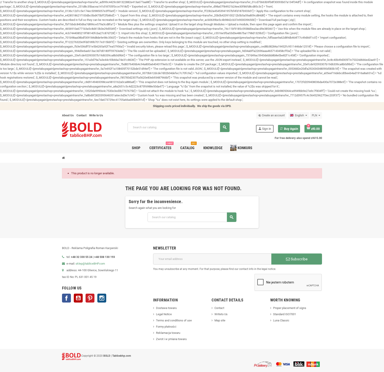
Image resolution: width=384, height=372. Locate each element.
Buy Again (289, 129)
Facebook (66, 298)
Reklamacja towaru (168, 332)
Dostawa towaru (166, 308)
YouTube (78, 298)
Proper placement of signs (289, 308)
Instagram (101, 298)
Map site (219, 320)
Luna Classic (281, 320)
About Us (68, 115)
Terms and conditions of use (174, 320)
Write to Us (96, 115)
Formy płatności (166, 326)
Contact (81, 115)
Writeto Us (221, 314)
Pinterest (90, 298)
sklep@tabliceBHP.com (90, 263)
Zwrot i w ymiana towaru (171, 339)
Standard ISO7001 (284, 314)
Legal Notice (164, 314)
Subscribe (299, 259)
